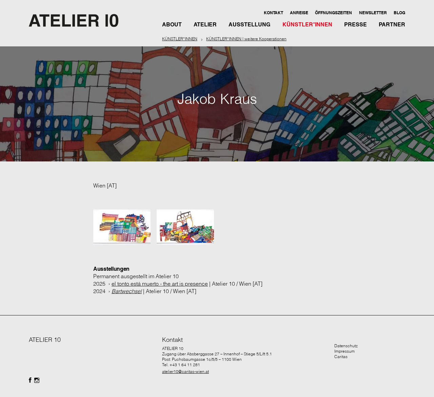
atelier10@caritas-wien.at (185, 371)
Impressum (344, 351)
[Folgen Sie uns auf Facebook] (30, 380)
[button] (273, 12)
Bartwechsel (127, 291)
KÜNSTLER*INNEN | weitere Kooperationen (246, 38)
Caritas (341, 356)
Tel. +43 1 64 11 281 (181, 364)
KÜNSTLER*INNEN (179, 38)
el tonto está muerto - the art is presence (160, 283)
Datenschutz (346, 345)
